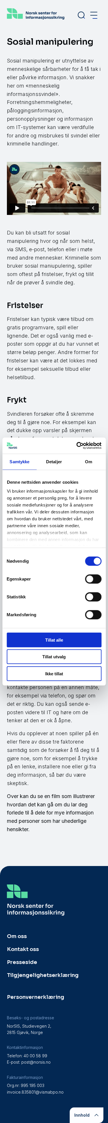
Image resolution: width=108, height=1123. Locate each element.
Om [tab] (88, 461)
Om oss (17, 936)
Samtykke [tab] (19, 461)
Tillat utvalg (54, 656)
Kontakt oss (23, 949)
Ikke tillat (54, 673)
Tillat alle (54, 639)
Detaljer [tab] (54, 461)
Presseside (22, 962)
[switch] (93, 578)
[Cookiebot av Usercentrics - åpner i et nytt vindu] (76, 445)
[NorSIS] (36, 19)
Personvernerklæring (35, 997)
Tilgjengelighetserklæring (43, 975)
